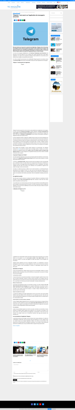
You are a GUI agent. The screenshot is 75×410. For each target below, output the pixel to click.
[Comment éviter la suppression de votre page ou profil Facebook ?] (53, 66)
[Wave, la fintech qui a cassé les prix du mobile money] (53, 44)
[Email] (43, 404)
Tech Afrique (39, 2)
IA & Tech (18, 2)
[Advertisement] (30, 333)
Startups (22, 2)
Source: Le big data (16, 325)
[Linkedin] (37, 404)
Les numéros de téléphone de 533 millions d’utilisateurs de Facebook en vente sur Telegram (42, 356)
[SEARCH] (61, 13)
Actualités (13, 2)
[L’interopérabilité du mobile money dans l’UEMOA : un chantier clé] (53, 50)
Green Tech (43, 2)
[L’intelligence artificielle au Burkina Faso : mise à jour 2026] (53, 38)
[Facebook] (32, 404)
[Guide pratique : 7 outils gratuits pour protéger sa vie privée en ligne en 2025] (53, 72)
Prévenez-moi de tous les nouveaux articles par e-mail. (22, 378)
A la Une (14, 13)
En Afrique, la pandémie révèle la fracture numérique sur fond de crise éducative (18, 356)
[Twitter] (35, 404)
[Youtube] (40, 404)
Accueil (9, 2)
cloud (19, 148)
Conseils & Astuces (49, 2)
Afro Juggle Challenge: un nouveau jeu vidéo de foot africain (30, 355)
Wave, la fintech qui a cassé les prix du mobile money (59, 44)
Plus (54, 2)
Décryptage (33, 2)
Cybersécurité (28, 2)
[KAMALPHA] (56, 87)
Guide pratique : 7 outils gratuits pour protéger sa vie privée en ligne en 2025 (59, 73)
